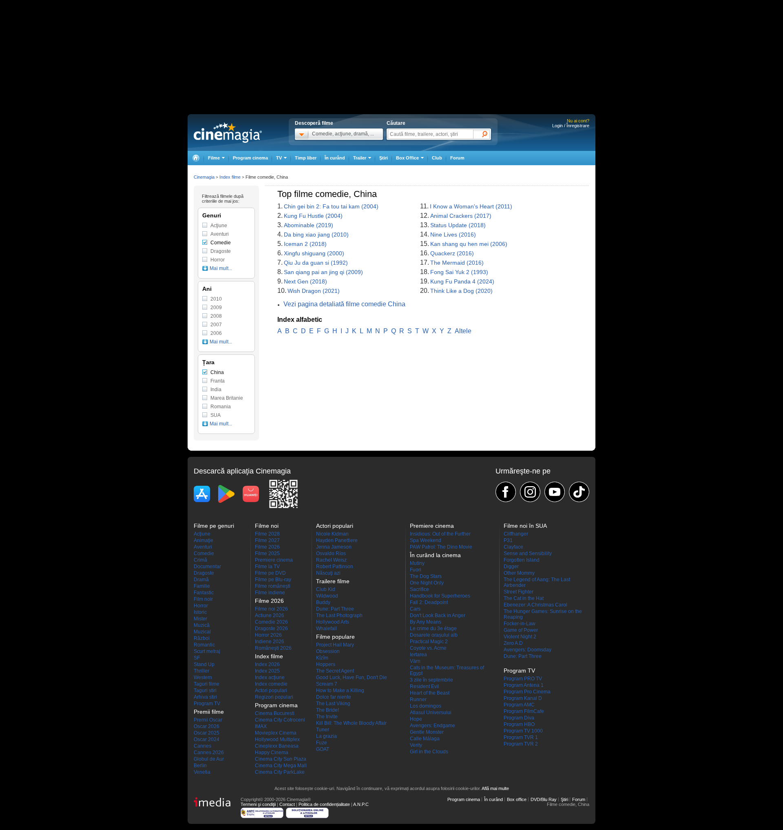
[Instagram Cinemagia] (530, 492)
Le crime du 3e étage (433, 628)
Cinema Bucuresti (274, 713)
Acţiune (218, 225)
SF (197, 658)
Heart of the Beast (429, 693)
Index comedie (271, 684)
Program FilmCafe (524, 711)
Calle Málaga (425, 738)
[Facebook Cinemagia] (505, 492)
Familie (202, 586)
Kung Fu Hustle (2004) (313, 215)
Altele (463, 331)
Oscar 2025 (206, 733)
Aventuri (219, 234)
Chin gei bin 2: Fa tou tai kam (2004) (331, 206)
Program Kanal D (523, 698)
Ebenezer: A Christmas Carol (535, 605)
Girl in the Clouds (429, 752)
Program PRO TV (523, 679)
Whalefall (326, 628)
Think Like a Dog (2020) (461, 291)
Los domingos (425, 706)
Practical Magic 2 (429, 641)
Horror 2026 (268, 635)
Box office (516, 799)
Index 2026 (267, 664)
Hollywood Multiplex (277, 739)
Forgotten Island (522, 560)
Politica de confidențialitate (324, 804)
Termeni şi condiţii (258, 804)
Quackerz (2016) (452, 253)
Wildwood (327, 596)
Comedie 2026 (271, 622)
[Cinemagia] (196, 158)
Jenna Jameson (334, 547)
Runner (418, 699)
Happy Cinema (271, 752)
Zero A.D (513, 643)
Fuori (415, 570)
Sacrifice (419, 589)
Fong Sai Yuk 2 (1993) (459, 272)
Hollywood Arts (332, 622)
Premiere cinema (274, 560)
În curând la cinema (435, 555)
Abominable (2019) (308, 225)
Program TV (207, 703)
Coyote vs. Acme (428, 648)
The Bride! (327, 710)
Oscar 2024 (206, 739)
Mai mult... (221, 268)
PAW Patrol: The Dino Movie (441, 547)
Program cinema (250, 157)
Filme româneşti (272, 586)
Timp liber (305, 157)
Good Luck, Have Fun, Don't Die (351, 677)
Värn (415, 661)
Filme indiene (270, 592)
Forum (457, 157)
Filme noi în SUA (525, 525)
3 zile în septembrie (431, 680)
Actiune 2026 (269, 615)
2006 (216, 333)
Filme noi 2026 (271, 609)
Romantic (204, 645)
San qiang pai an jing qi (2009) (323, 272)
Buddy (323, 602)
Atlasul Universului (430, 712)
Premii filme (209, 711)
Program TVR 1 (521, 737)
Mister (200, 619)
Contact (287, 804)
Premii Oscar (208, 720)
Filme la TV (267, 566)
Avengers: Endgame (432, 725)
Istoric (200, 612)
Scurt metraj (207, 651)
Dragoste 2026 (271, 628)
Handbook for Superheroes (440, 596)
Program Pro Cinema (527, 692)
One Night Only (427, 583)
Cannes (202, 746)
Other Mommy (519, 573)
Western (203, 677)
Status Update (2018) (458, 225)
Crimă (200, 560)
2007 (216, 325)
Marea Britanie (226, 398)
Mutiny (417, 563)
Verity (416, 745)
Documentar (207, 566)
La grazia (326, 736)
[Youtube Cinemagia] (554, 492)
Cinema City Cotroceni (280, 720)
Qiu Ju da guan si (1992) (316, 262)
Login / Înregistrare (570, 125)
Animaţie (203, 540)
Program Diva (519, 718)
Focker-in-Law (519, 623)
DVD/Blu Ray (544, 799)
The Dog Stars (426, 576)
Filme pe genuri (214, 525)
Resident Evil (424, 686)
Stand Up (204, 664)
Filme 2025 (267, 553)
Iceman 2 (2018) (305, 244)
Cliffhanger (516, 534)
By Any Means (425, 622)
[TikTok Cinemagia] (579, 492)
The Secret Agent (335, 671)
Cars (415, 609)
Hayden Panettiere (337, 540)
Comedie (220, 243)
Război (202, 638)
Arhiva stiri (205, 697)
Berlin (200, 765)
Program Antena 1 (524, 685)
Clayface (513, 547)
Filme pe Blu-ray (273, 579)
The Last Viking (333, 703)
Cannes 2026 (209, 752)
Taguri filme (206, 684)
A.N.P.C (361, 804)
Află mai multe (495, 788)
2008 (216, 316)
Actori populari (271, 690)
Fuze (321, 743)
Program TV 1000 (523, 731)
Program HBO (519, 724)
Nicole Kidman (332, 534)
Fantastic (204, 592)
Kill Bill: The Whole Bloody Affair (351, 723)
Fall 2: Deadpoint (429, 602)
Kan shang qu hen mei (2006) (468, 244)
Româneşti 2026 (273, 648)
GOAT (322, 749)
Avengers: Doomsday (527, 650)
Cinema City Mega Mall (281, 765)
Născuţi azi (328, 573)
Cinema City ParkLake (280, 772)
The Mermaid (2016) (457, 262)
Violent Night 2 (520, 637)
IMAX (261, 726)
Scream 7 (326, 684)
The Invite (327, 716)
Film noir (203, 599)
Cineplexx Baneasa (277, 746)
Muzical (202, 632)
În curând (335, 157)
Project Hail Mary (335, 645)
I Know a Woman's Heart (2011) (471, 206)
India (215, 389)
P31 (508, 540)
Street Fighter (518, 592)
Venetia (202, 772)
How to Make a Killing (340, 690)
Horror (217, 260)
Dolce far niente (333, 697)
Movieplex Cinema (275, 733)
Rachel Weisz (331, 560)
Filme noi (267, 525)
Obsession (328, 651)
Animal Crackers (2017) (460, 215)
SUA (215, 415)
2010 (216, 299)
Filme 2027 (267, 540)
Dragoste (220, 251)
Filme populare (335, 636)
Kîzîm (322, 658)
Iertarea (418, 654)
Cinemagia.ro (228, 132)
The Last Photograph (339, 615)
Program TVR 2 (521, 744)
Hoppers (325, 664)
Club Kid (325, 589)
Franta (217, 381)
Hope (416, 719)
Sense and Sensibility (528, 553)
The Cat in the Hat (524, 598)
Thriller (201, 671)
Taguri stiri (205, 690)
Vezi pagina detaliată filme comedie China (344, 304)
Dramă (201, 579)
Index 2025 (267, 671)
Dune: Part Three (335, 609)
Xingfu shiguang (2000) (314, 253)
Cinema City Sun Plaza (280, 759)
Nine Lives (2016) (453, 234)
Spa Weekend (425, 540)
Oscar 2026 (206, 726)
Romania (220, 406)
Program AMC (519, 705)
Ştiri (383, 157)
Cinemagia (204, 177)
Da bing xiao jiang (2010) (316, 234)
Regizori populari (274, 697)
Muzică (202, 625)
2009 (216, 307)
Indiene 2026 (269, 641)
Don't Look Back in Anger (437, 615)
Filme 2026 (267, 547)
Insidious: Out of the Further (440, 534)
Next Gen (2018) (305, 281)
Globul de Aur (209, 759)
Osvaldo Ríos (331, 553)
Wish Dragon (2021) (314, 291)
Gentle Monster (427, 732)
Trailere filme (332, 581)
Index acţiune (270, 677)
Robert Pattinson (334, 566)
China (217, 372)
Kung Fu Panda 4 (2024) (462, 281)
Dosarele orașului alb (434, 635)
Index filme (230, 177)
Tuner (322, 730)
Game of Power (521, 630)
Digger (511, 566)
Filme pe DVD (270, 573)
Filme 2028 (267, 534)
